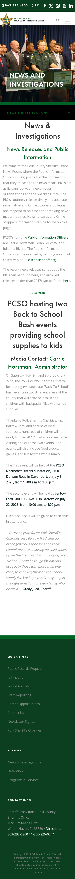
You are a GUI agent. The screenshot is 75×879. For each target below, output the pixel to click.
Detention (15, 771)
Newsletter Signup (22, 721)
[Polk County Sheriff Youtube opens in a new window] (63, 5)
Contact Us (16, 712)
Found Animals (19, 686)
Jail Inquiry (15, 677)
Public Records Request (25, 668)
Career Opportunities (24, 704)
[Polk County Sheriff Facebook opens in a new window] (44, 5)
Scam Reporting (19, 695)
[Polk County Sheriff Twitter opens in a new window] (50, 5)
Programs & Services (23, 780)
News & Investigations (27, 112)
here (66, 280)
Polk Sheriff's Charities (25, 730)
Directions (53, 828)
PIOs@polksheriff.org (40, 260)
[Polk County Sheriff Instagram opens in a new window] (57, 5)
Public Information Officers (48, 237)
